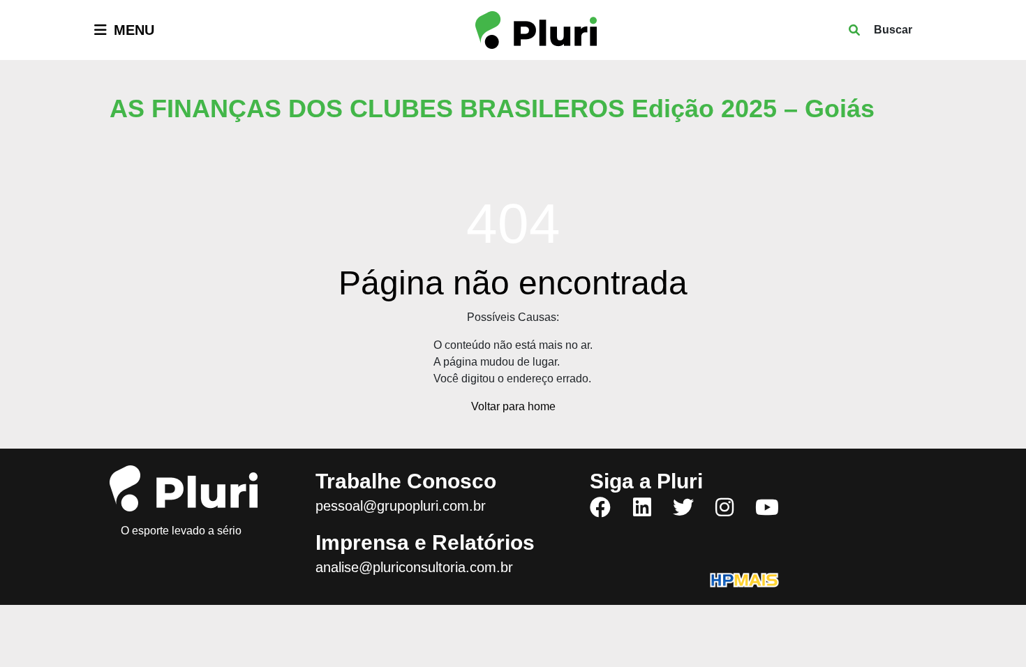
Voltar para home (513, 406)
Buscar (893, 30)
